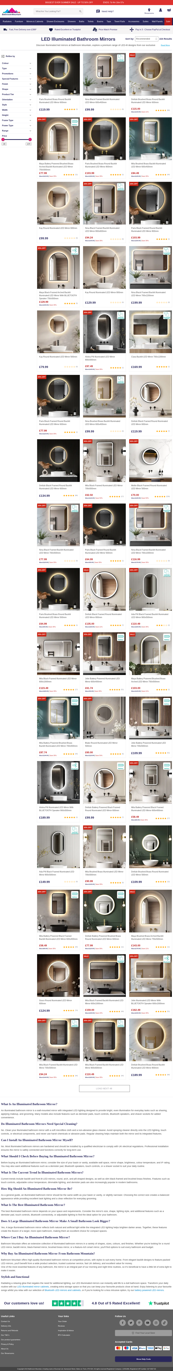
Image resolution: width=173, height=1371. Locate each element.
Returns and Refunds (9, 1330)
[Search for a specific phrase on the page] (80, 11)
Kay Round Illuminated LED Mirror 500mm (58, 357)
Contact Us (5, 1321)
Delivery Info (6, 1326)
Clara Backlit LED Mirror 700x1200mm (148, 357)
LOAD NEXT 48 (104, 1088)
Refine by (10, 56)
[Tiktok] (164, 1322)
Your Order (62, 1321)
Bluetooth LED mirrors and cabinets (63, 1290)
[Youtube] (147, 1322)
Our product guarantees (10, 1340)
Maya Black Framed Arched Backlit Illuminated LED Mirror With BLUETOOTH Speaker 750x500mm (58, 295)
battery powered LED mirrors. (149, 1290)
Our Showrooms (7, 1353)
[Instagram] (156, 1322)
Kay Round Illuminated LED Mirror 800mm (104, 292)
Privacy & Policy (7, 1344)
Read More (165, 45)
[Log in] (160, 10)
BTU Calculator (64, 1335)
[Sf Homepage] (11, 11)
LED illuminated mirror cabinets (33, 1286)
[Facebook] (122, 1322)
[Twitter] (130, 1322)
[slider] (3, 139)
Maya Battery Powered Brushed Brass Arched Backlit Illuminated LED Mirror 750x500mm (56, 167)
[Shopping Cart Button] (169, 9)
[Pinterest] (139, 1322)
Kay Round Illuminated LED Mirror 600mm (58, 228)
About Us (4, 1349)
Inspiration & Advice (66, 1330)
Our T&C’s (5, 1335)
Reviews (61, 1326)
